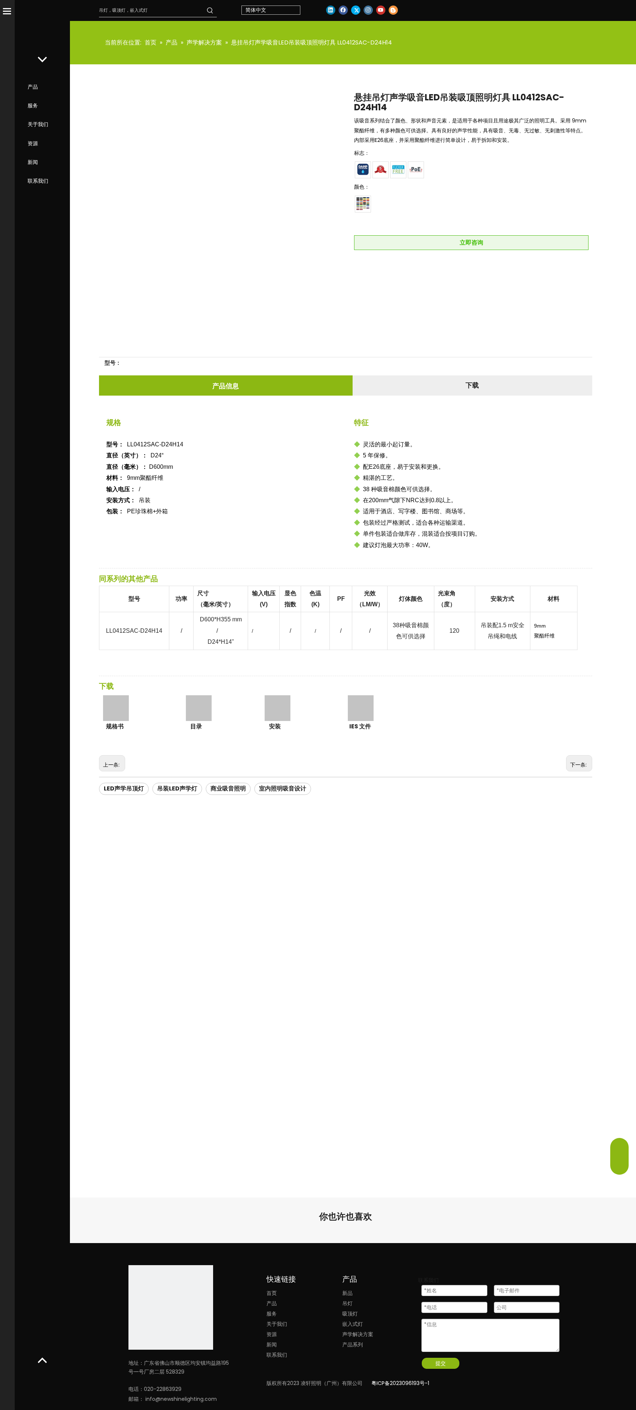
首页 (271, 1293)
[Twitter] (355, 10)
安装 (275, 726)
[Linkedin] (330, 10)
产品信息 (225, 385)
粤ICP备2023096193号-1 (400, 1383)
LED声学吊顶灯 (124, 788)
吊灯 (347, 1303)
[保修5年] (381, 169)
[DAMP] (363, 169)
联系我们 (38, 181)
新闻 (33, 162)
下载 (472, 385)
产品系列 (352, 1344)
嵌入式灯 (352, 1324)
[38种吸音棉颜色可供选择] (363, 204)
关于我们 (38, 124)
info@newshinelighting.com (181, 1399)
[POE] (416, 169)
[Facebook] (343, 10)
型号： (113, 363)
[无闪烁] (398, 169)
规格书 (115, 726)
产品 (33, 86)
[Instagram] (368, 10)
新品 (347, 1293)
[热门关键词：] (210, 10)
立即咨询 (471, 242)
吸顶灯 (350, 1313)
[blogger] (393, 10)
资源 (33, 143)
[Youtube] (380, 10)
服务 (33, 105)
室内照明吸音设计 (282, 788)
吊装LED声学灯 (177, 788)
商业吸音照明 (228, 788)
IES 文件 (360, 726)
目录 (196, 726)
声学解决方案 (357, 1334)
